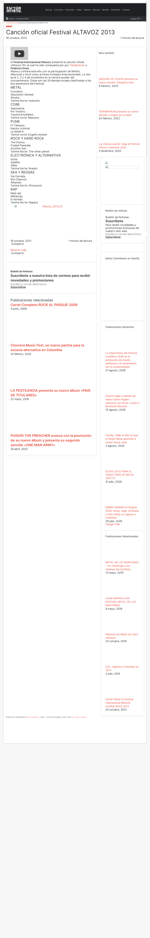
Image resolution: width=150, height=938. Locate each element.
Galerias (87, 10)
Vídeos (79, 10)
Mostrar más (19, 250)
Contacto (126, 10)
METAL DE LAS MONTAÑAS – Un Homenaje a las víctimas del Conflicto (122, 566)
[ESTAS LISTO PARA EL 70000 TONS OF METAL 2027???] (121, 468)
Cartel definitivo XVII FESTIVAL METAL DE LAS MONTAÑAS (120, 602)
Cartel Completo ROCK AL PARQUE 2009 (44, 305)
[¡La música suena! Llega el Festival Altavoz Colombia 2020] (115, 140)
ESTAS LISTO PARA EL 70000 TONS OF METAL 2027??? (119, 475)
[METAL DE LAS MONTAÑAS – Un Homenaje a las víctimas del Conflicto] (121, 559)
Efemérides (115, 10)
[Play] (19, 53)
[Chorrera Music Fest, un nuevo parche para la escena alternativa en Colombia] (39, 341)
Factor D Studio (78, 717)
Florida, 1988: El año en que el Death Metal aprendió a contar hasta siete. (121, 439)
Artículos (96, 10)
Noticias (48, 10)
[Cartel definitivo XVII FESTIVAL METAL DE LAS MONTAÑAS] (121, 595)
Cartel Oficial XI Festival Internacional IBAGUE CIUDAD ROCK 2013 (119, 703)
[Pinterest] (12, 246)
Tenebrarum (77, 65)
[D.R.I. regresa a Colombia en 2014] (121, 663)
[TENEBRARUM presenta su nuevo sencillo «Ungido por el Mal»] (115, 108)
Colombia (15, 23)
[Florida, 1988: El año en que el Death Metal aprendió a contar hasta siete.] (121, 432)
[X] (11, 246)
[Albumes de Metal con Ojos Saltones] (121, 631)
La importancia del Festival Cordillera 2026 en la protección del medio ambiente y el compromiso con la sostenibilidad (121, 360)
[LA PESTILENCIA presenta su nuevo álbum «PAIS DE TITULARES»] (39, 386)
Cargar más (112, 524)
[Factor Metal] (14, 9)
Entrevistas (69, 10)
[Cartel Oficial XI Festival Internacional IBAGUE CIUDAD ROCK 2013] (121, 696)
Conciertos (58, 10)
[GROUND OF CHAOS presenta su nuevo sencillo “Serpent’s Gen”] (115, 75)
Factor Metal (33, 717)
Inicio (8, 23)
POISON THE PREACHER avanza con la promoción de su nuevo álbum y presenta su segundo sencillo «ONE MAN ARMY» (51, 440)
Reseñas (105, 10)
